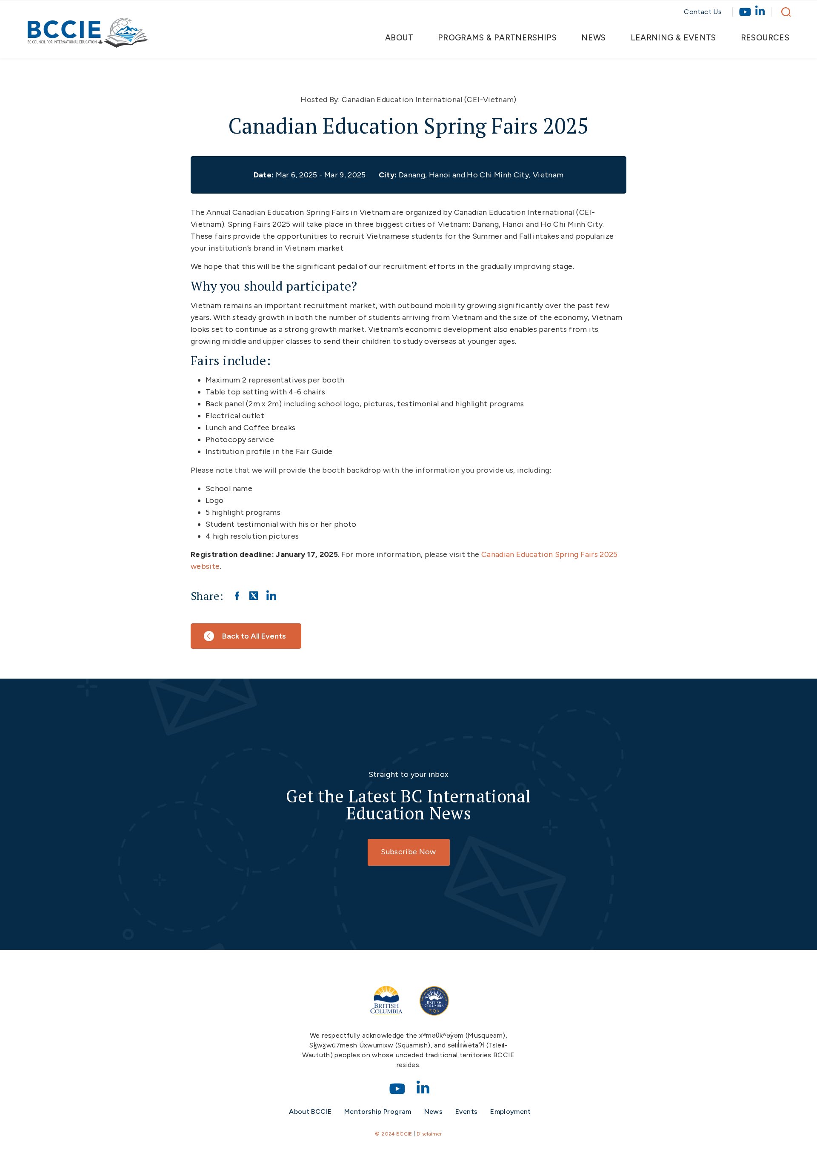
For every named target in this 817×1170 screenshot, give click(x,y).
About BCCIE (310, 1111)
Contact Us (703, 12)
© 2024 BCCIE (393, 1134)
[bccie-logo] (88, 37)
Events (466, 1111)
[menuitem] (406, 38)
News (433, 1111)
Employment (510, 1111)
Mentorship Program (377, 1111)
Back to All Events (254, 636)
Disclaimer (429, 1134)
